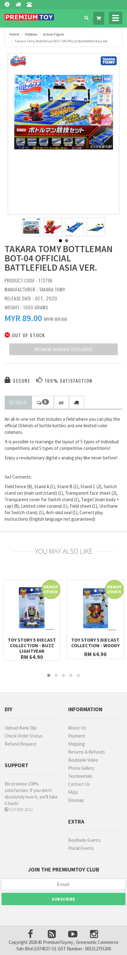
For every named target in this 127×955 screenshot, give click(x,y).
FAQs (73, 792)
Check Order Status (24, 736)
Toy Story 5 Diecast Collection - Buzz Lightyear (32, 645)
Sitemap (76, 800)
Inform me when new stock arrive (64, 349)
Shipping (76, 744)
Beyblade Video (83, 760)
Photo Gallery (81, 768)
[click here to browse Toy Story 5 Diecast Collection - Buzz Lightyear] (31, 608)
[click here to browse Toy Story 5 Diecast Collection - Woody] (95, 608)
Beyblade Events (84, 840)
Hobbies (31, 34)
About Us (77, 728)
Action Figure (53, 34)
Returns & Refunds (86, 752)
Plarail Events (81, 848)
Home (14, 34)
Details (18, 402)
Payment (76, 736)
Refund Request (21, 744)
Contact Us (79, 784)
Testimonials (80, 776)
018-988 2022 (20, 809)
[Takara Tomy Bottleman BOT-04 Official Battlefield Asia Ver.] (63, 109)
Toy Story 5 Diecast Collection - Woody (95, 642)
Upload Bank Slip (21, 728)
